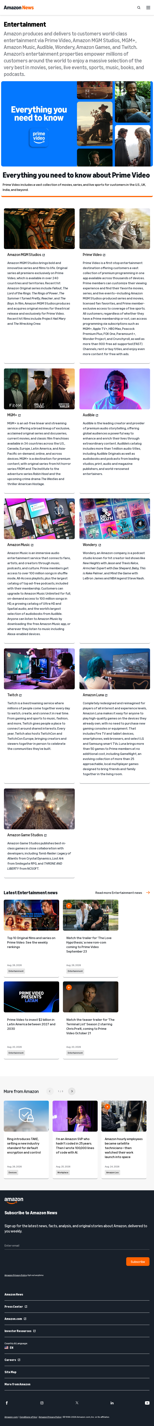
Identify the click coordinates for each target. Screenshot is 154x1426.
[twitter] (77, 1403)
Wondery (90, 544)
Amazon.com (13, 1319)
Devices (13, 1172)
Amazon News (14, 1294)
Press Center (14, 1306)
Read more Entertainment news (118, 892)
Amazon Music (18, 544)
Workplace (62, 1172)
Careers (10, 1360)
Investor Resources (18, 1331)
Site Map (10, 1372)
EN (11, 1347)
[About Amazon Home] (14, 1201)
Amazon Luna (93, 695)
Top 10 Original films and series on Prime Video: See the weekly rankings (31, 942)
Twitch (12, 695)
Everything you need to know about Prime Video (76, 174)
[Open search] (139, 7)
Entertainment (16, 971)
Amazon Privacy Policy (50, 1416)
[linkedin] (112, 1403)
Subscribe (138, 1261)
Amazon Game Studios (25, 835)
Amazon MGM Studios (24, 254)
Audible (89, 415)
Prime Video (92, 254)
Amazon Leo (112, 1172)
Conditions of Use (28, 1416)
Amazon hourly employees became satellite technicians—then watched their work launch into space (124, 1148)
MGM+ (12, 415)
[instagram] (42, 1403)
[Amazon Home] (19, 7)
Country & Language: (16, 1343)
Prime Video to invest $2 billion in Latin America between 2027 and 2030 (31, 1024)
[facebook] (7, 1403)
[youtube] (147, 1403)
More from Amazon (17, 1384)
